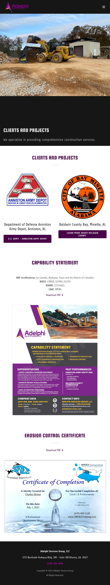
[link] (17, 7)
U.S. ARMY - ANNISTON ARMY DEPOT (27, 238)
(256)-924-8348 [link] (55, 563)
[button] (104, 7)
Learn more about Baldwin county (82, 234)
